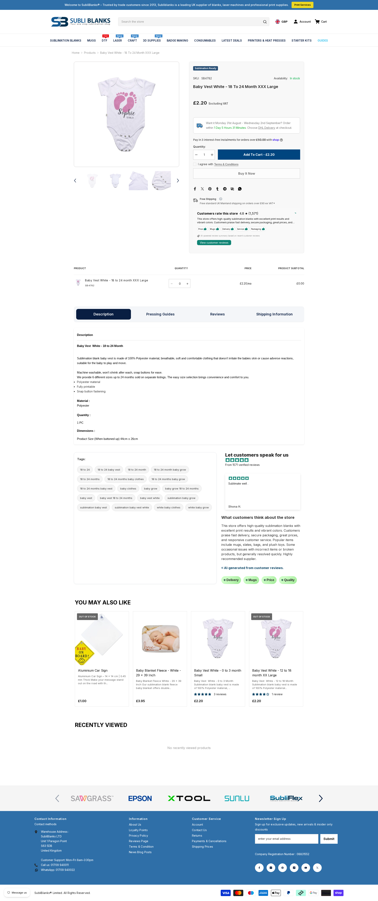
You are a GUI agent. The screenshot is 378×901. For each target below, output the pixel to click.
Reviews (217, 314)
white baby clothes (168, 507)
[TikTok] (294, 867)
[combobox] (193, 21)
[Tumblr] (217, 188)
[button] (75, 181)
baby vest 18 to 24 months (116, 498)
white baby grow (198, 507)
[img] (264, 460)
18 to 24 (85, 469)
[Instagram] (271, 867)
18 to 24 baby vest (109, 469)
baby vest (86, 498)
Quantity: (199, 146)
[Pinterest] (210, 188)
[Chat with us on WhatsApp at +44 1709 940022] (36, 869)
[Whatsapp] (240, 188)
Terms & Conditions (226, 164)
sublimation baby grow (181, 498)
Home (76, 52)
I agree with (205, 164)
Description (104, 314)
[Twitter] (202, 188)
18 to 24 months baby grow (168, 479)
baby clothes (128, 488)
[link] (92, 798)
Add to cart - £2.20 (258, 155)
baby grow (150, 488)
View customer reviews (214, 242)
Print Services (302, 4)
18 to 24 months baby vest (96, 488)
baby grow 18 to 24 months (182, 488)
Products (90, 52)
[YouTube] (305, 867)
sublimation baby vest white (132, 507)
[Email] (232, 188)
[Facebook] (195, 188)
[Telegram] (225, 188)
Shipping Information (274, 314)
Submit (328, 839)
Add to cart (160, 661)
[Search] (193, 21)
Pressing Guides (160, 314)
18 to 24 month (137, 469)
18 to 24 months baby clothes (125, 479)
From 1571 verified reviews (242, 464)
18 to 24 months (90, 479)
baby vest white (150, 498)
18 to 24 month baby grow (170, 469)
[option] (126, 114)
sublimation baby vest (93, 507)
